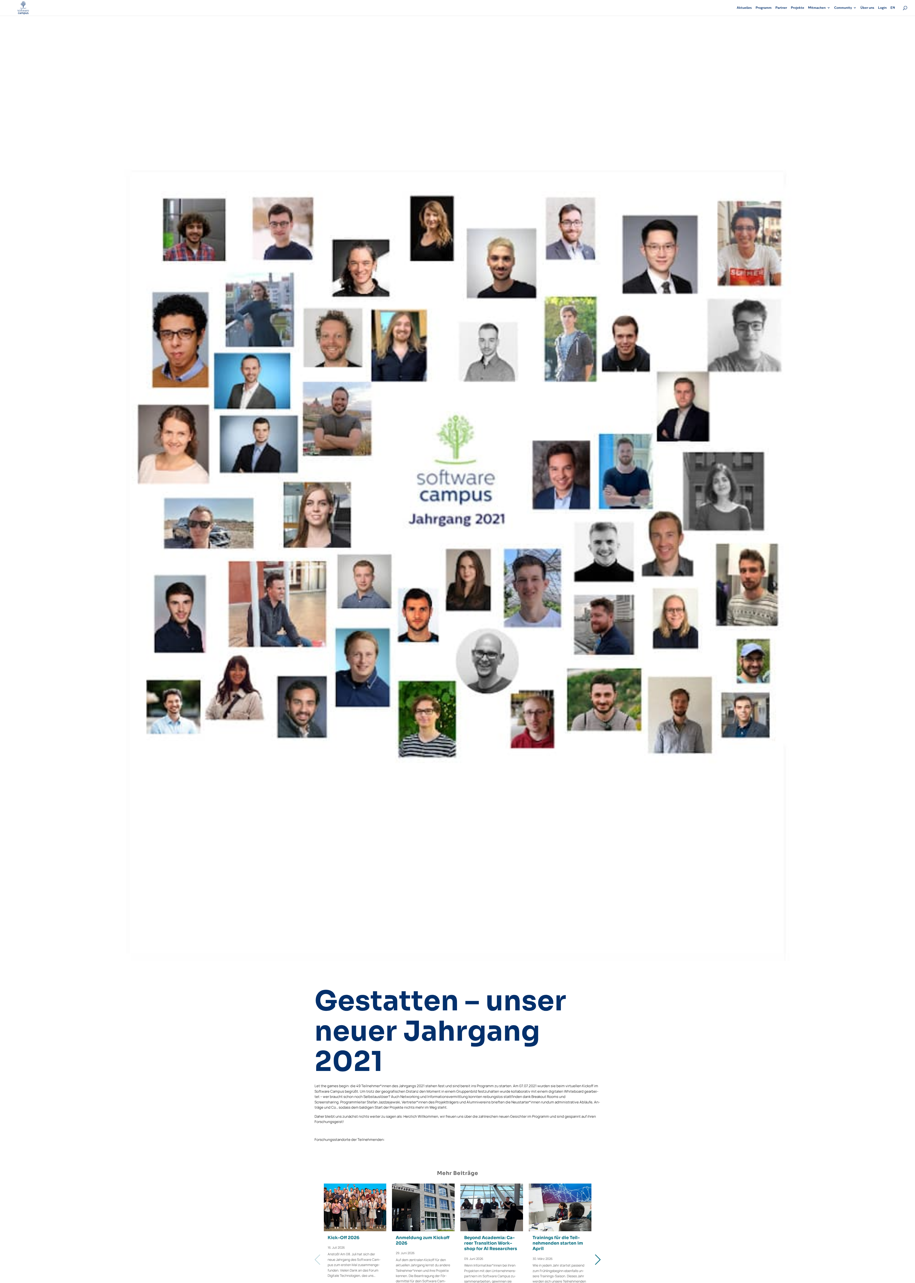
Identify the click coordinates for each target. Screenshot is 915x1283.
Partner (781, 8)
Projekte (797, 8)
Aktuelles (744, 8)
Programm (764, 8)
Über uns (867, 8)
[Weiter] (597, 1259)
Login (882, 8)
